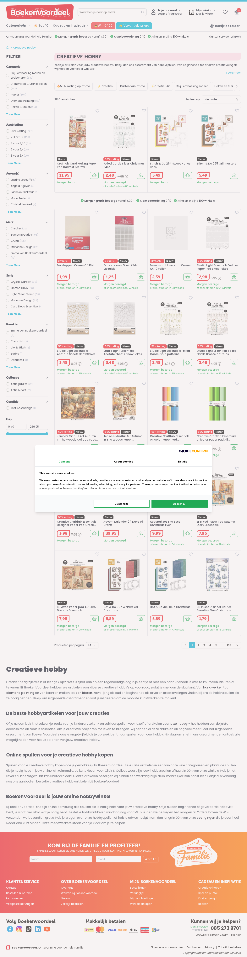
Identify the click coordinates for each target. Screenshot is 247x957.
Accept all (179, 503)
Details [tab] (182, 461)
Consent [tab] (64, 461)
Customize (122, 503)
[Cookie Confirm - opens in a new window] (193, 451)
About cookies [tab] (123, 461)
